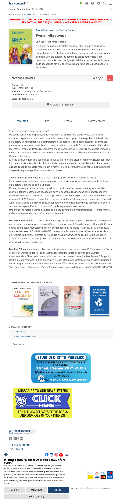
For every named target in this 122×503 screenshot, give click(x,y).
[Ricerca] (111, 9)
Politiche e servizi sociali (26, 336)
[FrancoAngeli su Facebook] (10, 439)
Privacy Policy (36, 496)
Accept (58, 489)
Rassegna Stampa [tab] (96, 121)
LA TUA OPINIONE (20, 445)
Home (11, 14)
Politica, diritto (22, 331)
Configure (36, 489)
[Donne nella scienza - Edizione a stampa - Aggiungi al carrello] (110, 78)
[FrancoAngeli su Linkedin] (14, 439)
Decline (15, 489)
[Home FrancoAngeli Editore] (19, 3)
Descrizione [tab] (22, 121)
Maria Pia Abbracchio (47, 30)
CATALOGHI (16, 448)
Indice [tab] (46, 121)
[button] (80, 3)
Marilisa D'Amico (67, 30)
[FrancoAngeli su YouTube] (21, 439)
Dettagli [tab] (68, 121)
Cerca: (12, 9)
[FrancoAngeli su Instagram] (17, 439)
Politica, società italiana (26, 14)
